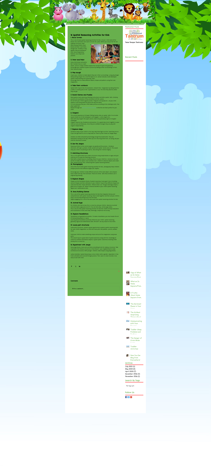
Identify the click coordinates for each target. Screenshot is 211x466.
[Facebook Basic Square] (126, 397)
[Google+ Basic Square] (131, 397)
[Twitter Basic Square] (129, 397)
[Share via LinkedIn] (79, 266)
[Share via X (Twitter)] (75, 266)
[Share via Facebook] (71, 266)
